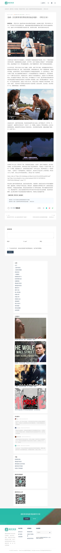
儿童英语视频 (18, 269)
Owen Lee (21, 550)
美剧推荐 (17, 301)
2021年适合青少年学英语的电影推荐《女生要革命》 (28, 409)
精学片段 (17, 290)
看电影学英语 (22, 9)
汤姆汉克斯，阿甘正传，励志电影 (15, 195)
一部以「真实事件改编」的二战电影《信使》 (26, 386)
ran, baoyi (13, 208)
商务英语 (17, 272)
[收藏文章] (43, 208)
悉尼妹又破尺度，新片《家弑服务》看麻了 (25, 339)
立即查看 (26, 518)
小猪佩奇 (17, 274)
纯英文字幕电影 (19, 468)
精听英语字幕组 (19, 466)
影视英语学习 (18, 276)
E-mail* (25, 241)
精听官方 (17, 287)
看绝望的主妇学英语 (20, 463)
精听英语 (12, 9)
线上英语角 (17, 292)
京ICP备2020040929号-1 (46, 550)
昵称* (8, 241)
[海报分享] (52, 208)
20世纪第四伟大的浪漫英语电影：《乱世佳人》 (44, 217)
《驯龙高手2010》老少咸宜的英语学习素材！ (16, 217)
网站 (41, 241)
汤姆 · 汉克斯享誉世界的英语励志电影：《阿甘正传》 (24, 201)
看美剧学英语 (18, 285)
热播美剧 (17, 281)
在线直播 (20, 536)
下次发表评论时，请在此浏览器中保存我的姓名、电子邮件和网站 (25, 248)
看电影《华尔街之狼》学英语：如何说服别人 (26, 363)
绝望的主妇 (17, 299)
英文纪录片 (17, 303)
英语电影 (16, 9)
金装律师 (17, 310)
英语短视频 (17, 308)
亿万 (16, 265)
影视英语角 (17, 459)
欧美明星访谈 (18, 278)
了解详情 (34, 518)
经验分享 (17, 294)
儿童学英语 (17, 267)
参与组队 (20, 534)
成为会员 (20, 531)
